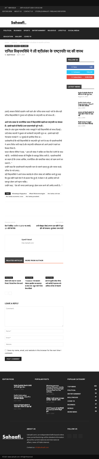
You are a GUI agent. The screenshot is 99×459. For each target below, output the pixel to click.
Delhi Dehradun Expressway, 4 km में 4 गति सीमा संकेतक (85, 104)
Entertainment (39, 30)
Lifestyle (62, 30)
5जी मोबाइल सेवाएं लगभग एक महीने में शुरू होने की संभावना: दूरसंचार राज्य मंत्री (49, 227)
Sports (27, 30)
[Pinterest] (23, 60)
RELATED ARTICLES (14, 260)
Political (8, 30)
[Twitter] (91, 15)
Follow (89, 72)
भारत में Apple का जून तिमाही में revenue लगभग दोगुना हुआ (55, 409)
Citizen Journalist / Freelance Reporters (50, 11)
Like (91, 67)
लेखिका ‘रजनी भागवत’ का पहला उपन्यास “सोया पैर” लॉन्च (55, 399)
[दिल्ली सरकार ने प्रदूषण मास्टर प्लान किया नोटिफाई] (71, 124)
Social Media (73, 30)
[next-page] (10, 293)
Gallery (18, 36)
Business (17, 30)
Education (8, 36)
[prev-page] (6, 293)
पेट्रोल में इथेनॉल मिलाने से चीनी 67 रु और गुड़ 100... (85, 93)
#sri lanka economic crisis (14, 196)
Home (7, 43)
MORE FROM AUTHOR (34, 260)
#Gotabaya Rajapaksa (19, 193)
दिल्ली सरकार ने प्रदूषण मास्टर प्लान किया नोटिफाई (85, 123)
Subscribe (88, 77)
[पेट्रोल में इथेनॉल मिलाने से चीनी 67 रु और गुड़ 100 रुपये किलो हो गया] (71, 95)
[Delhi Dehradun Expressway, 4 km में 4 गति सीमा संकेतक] (71, 105)
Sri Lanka (24, 46)
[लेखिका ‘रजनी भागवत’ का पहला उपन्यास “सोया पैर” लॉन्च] (40, 401)
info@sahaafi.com (42, 447)
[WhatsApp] (18, 60)
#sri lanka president (32, 196)
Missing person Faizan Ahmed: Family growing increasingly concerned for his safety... (55, 388)
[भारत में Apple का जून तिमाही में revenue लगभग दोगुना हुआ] (40, 410)
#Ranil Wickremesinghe (37, 193)
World (16, 46)
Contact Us (28, 11)
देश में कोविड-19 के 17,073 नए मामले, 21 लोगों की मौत (18, 227)
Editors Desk (7, 11)
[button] (94, 30)
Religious (52, 30)
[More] (29, 60)
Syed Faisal (11, 55)
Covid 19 (27, 36)
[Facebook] (87, 15)
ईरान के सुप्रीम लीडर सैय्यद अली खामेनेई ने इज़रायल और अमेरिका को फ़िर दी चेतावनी (53, 283)
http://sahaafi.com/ (28, 243)
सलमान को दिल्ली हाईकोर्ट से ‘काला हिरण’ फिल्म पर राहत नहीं (86, 113)
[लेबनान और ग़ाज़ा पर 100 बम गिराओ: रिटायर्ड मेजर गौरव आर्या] (14, 272)
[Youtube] (95, 15)
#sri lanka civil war (54, 193)
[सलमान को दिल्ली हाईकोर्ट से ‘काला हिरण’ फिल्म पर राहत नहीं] (71, 115)
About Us (17, 11)
